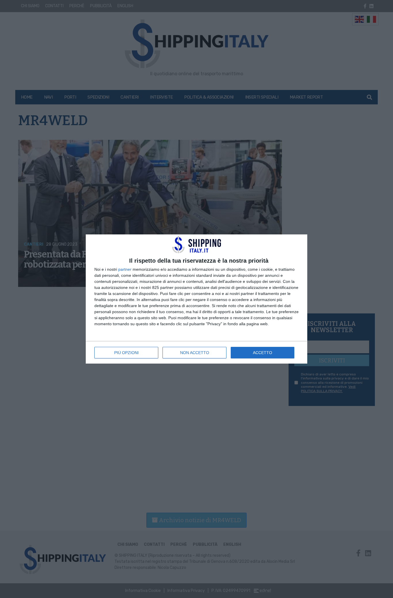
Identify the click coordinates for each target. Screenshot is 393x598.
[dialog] (196, 299)
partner (124, 269)
